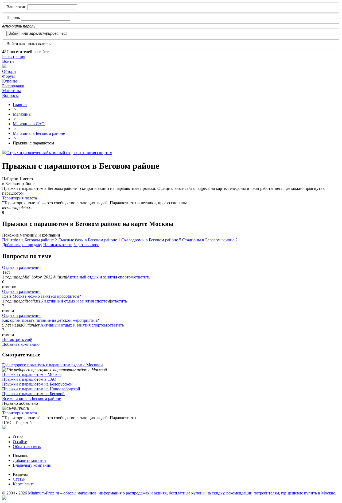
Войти (8, 61)
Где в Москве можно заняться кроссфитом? (41, 296)
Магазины (11, 90)
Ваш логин (16, 7)
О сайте (20, 441)
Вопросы (10, 95)
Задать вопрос (86, 244)
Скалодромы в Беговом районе (151, 240)
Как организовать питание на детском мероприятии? (50, 320)
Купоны (9, 81)
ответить (142, 277)
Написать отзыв (57, 244)
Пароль (13, 17)
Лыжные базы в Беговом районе (89, 240)
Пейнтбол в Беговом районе (29, 240)
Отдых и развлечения (26, 152)
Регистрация (13, 56)
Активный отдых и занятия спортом (79, 152)
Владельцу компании (32, 465)
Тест (6, 272)
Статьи (19, 479)
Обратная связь (27, 446)
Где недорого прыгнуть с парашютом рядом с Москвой (52, 365)
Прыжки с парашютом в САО (29, 379)
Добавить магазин (29, 460)
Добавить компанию (21, 344)
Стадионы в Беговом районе (210, 240)
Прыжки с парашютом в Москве (31, 374)
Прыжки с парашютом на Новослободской (41, 389)
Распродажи (13, 86)
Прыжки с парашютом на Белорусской (37, 384)
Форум (8, 76)
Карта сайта (23, 484)
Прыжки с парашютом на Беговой (33, 393)
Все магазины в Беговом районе (31, 398)
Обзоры (9, 71)
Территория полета (19, 198)
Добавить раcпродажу (22, 244)
